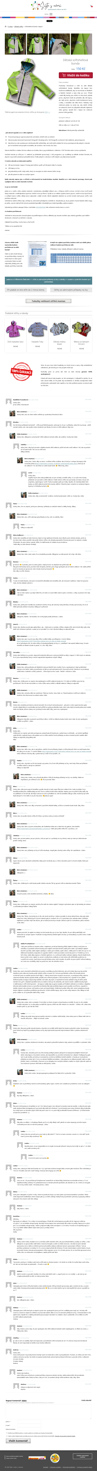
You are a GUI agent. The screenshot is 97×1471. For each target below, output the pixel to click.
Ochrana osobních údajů (84, 1467)
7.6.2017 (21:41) (27, 1093)
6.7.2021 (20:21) (43, 493)
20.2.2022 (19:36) (33, 400)
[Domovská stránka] (5, 26)
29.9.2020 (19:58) (22, 504)
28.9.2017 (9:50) (30, 1050)
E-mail (8, 1425)
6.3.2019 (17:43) (25, 652)
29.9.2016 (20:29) (23, 1350)
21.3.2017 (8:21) (27, 1206)
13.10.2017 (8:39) (32, 891)
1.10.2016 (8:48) (31, 1384)
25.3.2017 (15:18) (38, 1155)
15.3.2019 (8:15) (32, 614)
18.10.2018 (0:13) (32, 690)
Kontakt (45, 1467)
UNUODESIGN (40, 207)
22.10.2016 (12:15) (23, 1259)
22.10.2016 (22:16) (25, 1216)
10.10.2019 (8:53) (23, 562)
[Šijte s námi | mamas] (48, 6)
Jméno (8, 1421)
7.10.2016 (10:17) (27, 1326)
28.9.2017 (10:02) (22, 968)
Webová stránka (10, 1429)
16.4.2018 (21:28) (22, 728)
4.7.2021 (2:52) (37, 473)
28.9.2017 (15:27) (40, 1070)
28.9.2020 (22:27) (27, 760)
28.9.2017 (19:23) (30, 1013)
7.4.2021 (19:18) (32, 434)
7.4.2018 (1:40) (21, 786)
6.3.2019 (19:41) (32, 664)
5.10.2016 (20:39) (24, 1338)
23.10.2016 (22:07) (28, 1239)
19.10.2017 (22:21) (33, 870)
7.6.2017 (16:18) (22, 1081)
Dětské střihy (18, 26)
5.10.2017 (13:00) (32, 913)
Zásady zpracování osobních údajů (65, 1436)
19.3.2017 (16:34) (22, 1166)
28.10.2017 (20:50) (25, 835)
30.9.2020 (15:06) (29, 525)
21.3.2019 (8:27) (22, 578)
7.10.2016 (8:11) (23, 1308)
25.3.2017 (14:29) (34, 1143)
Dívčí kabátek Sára (15, 341)
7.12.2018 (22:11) (26, 929)
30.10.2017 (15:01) (33, 847)
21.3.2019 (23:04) (32, 590)
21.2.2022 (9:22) (32, 412)
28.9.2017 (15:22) (32, 999)
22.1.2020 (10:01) (32, 551)
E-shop (10, 26)
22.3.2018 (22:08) (32, 824)
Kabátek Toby (37, 341)
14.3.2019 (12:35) (23, 602)
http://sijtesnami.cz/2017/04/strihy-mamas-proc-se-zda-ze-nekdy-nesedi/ (41, 641)
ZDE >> (47, 112)
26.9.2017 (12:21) (22, 1025)
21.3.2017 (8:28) (27, 1178)
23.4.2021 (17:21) (31, 444)
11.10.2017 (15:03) (23, 880)
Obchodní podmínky (69, 1467)
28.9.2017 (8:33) (32, 1039)
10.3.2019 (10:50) (32, 636)
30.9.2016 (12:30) (27, 1370)
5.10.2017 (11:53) (22, 901)
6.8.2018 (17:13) (22, 702)
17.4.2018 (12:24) (32, 746)
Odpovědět (88, 399)
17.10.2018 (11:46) (24, 678)
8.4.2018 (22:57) (32, 803)
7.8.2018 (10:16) (32, 716)
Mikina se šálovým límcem (81, 342)
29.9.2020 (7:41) (36, 774)
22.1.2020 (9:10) (28, 535)
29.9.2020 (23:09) (32, 514)
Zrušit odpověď (86, 1400)
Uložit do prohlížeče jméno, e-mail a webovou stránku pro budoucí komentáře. (30, 1433)
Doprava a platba (55, 1467)
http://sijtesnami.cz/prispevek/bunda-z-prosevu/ (33, 829)
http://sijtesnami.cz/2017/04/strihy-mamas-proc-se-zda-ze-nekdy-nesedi (66, 751)
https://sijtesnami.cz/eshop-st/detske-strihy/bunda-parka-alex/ (56, 464)
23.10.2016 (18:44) (28, 1271)
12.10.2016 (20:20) (28, 1297)
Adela (24, 1400)
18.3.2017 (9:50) (22, 1192)
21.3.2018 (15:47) (22, 813)
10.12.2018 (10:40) (40, 944)
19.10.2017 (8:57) (22, 858)
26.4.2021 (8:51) (40, 458)
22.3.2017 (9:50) (27, 1119)
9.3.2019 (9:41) (23, 624)
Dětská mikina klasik (59, 342)
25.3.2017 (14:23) (30, 1131)
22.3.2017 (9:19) (22, 1103)
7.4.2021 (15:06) (23, 422)
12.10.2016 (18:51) (22, 1283)
